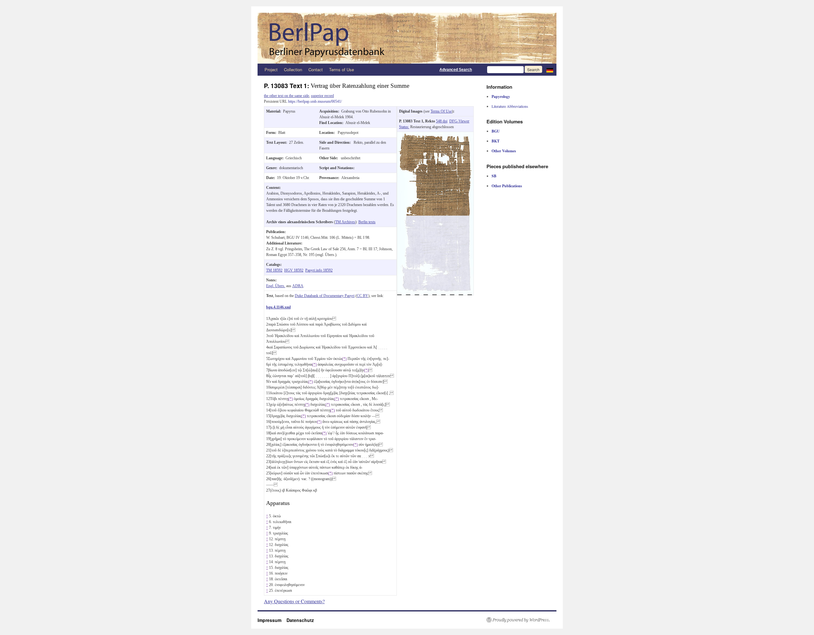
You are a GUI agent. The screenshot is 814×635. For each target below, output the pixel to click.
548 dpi (441, 121)
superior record (322, 95)
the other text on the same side (286, 95)
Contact (315, 69)
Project (271, 69)
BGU (496, 131)
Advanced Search (455, 69)
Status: (404, 127)
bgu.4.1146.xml (278, 307)
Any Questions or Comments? (294, 601)
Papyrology (501, 96)
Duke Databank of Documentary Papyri (325, 295)
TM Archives (345, 222)
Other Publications (507, 186)
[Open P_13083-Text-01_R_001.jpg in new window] (435, 135)
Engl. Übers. (275, 286)
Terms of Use (341, 69)
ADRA (297, 286)
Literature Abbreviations (510, 106)
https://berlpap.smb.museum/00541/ (315, 101)
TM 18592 (274, 270)
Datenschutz (300, 620)
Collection (293, 69)
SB (494, 176)
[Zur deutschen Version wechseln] (549, 69)
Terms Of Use (441, 111)
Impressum (272, 620)
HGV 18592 (293, 270)
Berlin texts (367, 222)
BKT (496, 141)
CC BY (362, 295)
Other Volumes (504, 151)
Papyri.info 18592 (319, 270)
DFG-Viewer (459, 121)
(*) (344, 358)
